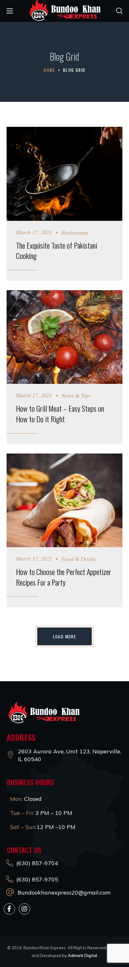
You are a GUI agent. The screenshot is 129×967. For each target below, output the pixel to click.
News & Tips (75, 396)
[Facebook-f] (9, 909)
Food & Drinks (78, 559)
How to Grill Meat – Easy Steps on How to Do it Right (60, 413)
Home (49, 70)
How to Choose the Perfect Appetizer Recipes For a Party (63, 577)
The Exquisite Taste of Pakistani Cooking (56, 250)
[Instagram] (24, 909)
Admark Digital (82, 955)
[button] (119, 11)
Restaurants (74, 233)
